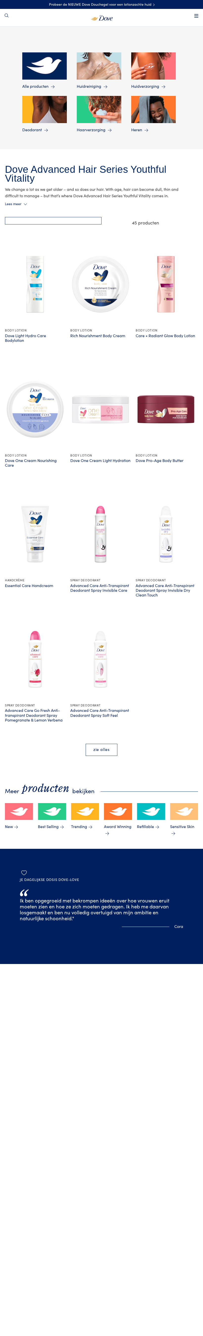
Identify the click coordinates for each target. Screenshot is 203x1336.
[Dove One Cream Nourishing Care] (35, 409)
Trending (79, 827)
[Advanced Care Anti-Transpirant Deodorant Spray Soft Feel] (100, 659)
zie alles (101, 749)
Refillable (145, 827)
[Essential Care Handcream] (35, 534)
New (9, 827)
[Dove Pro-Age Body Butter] (166, 409)
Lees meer (13, 204)
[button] (53, 220)
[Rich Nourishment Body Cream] (100, 284)
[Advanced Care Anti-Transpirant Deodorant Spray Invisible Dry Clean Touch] (166, 534)
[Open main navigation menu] (196, 16)
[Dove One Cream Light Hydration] (100, 409)
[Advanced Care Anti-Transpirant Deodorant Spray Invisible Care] (100, 534)
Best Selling (48, 827)
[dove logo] (102, 17)
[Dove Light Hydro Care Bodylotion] (35, 284)
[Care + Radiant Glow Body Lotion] (166, 284)
